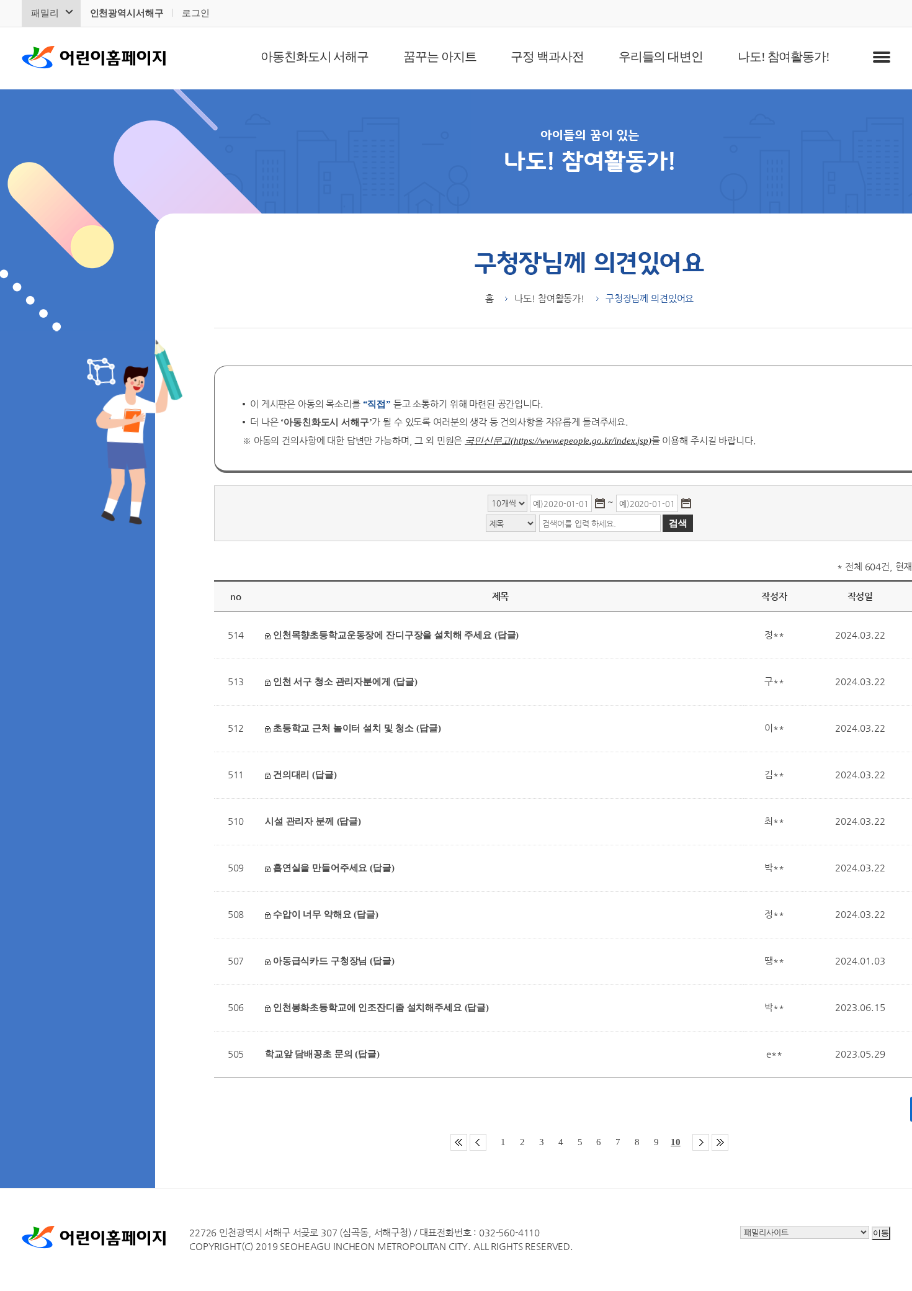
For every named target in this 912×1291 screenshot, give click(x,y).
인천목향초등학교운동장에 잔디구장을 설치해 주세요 (394, 635)
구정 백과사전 (547, 56)
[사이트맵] (881, 57)
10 (676, 1142)
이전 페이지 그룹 (478, 1142)
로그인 (196, 13)
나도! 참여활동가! (783, 56)
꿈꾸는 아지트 (439, 56)
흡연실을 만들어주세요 (332, 868)
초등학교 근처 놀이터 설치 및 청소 (355, 728)
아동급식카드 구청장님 (332, 961)
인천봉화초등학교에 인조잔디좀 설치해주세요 (379, 1007)
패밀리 (45, 13)
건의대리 (303, 775)
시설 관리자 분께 (313, 821)
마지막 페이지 (720, 1142)
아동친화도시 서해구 (315, 56)
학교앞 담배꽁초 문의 (322, 1054)
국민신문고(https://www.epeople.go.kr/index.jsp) (558, 441)
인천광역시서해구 (127, 13)
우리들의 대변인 (661, 56)
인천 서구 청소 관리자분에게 (344, 681)
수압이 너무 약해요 (324, 914)
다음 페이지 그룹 (700, 1142)
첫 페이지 (458, 1142)
